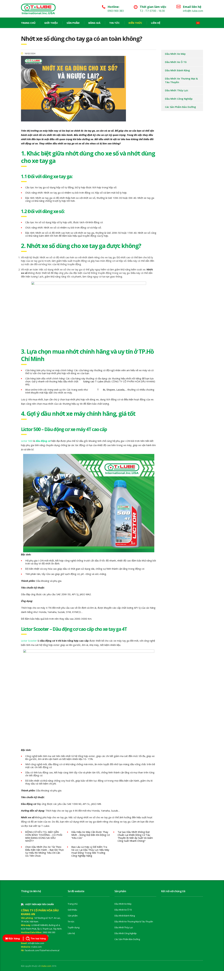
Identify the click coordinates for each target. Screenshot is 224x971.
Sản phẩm (73, 22)
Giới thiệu (51, 22)
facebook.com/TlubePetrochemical (42, 950)
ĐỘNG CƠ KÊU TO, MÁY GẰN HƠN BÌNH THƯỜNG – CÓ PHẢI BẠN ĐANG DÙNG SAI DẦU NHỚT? (43, 836)
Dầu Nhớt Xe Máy (175, 53)
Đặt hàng (14, 938)
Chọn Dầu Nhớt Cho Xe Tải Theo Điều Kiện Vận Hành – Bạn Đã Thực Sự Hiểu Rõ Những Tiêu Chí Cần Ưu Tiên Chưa (44, 851)
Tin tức (114, 22)
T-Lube (99, 381)
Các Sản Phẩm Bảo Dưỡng (180, 106)
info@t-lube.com (36, 943)
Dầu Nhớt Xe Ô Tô (176, 62)
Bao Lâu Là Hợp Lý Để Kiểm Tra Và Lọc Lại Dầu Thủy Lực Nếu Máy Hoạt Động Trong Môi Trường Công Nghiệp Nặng (90, 851)
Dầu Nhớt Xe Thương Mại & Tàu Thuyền (181, 80)
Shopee (110, 389)
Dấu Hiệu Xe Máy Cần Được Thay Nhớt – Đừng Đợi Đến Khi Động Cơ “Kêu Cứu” (90, 834)
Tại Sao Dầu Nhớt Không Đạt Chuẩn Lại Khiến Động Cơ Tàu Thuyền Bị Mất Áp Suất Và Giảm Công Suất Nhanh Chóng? (135, 836)
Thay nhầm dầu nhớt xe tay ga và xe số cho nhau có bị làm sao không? (80, 143)
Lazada (120, 389)
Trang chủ (28, 22)
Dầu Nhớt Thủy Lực (176, 90)
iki (104, 389)
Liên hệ (155, 22)
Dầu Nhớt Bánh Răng (177, 70)
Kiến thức (135, 22)
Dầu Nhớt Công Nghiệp (179, 98)
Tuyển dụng (73, 927)
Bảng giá (94, 22)
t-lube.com (36, 946)
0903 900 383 (49, 932)
